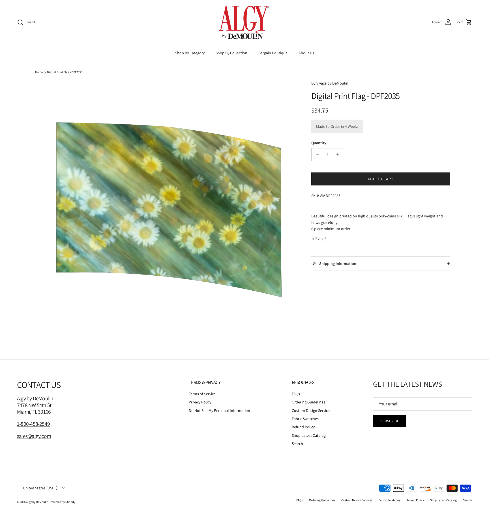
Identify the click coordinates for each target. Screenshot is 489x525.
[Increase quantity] (339, 154)
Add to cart (380, 179)
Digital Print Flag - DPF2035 (64, 72)
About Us (306, 52)
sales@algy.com (34, 436)
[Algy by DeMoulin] (244, 22)
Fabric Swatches (305, 418)
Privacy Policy (200, 402)
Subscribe (389, 421)
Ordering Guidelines (308, 402)
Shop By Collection (231, 52)
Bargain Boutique (273, 52)
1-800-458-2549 (33, 423)
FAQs (296, 393)
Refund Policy (303, 426)
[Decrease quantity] (316, 154)
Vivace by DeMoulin (332, 83)
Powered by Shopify (62, 502)
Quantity (318, 142)
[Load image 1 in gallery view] (169, 210)
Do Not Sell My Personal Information (219, 410)
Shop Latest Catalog (309, 435)
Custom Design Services (311, 410)
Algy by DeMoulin (37, 502)
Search (297, 443)
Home (39, 72)
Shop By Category (190, 52)
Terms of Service (202, 393)
